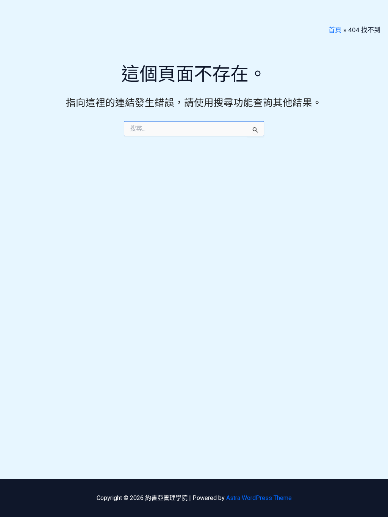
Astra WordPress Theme (259, 497)
